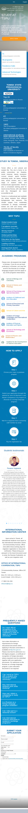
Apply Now (14, 38)
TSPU (14, 2)
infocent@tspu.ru (7, 583)
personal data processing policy (16, 758)
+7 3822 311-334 (6, 581)
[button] (6, 523)
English (25, 2)
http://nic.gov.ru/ (15, 649)
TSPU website (14, 799)
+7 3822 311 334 (17, 7)
